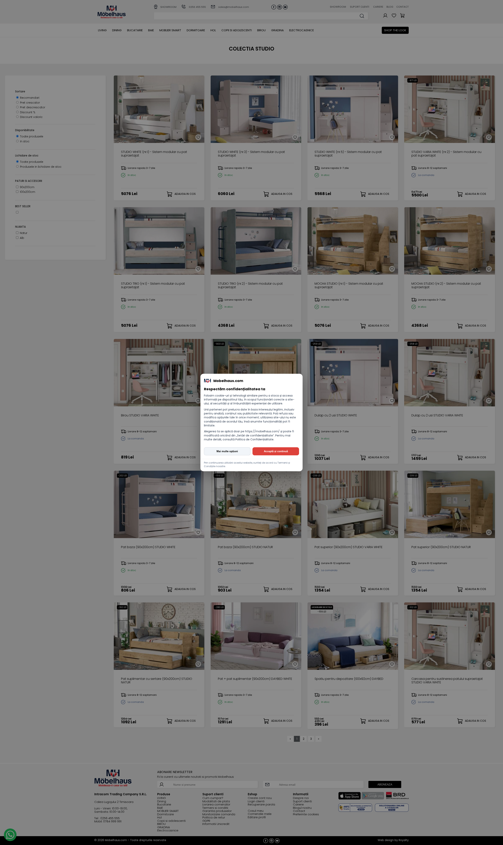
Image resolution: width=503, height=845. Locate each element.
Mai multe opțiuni (227, 451)
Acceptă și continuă (276, 451)
